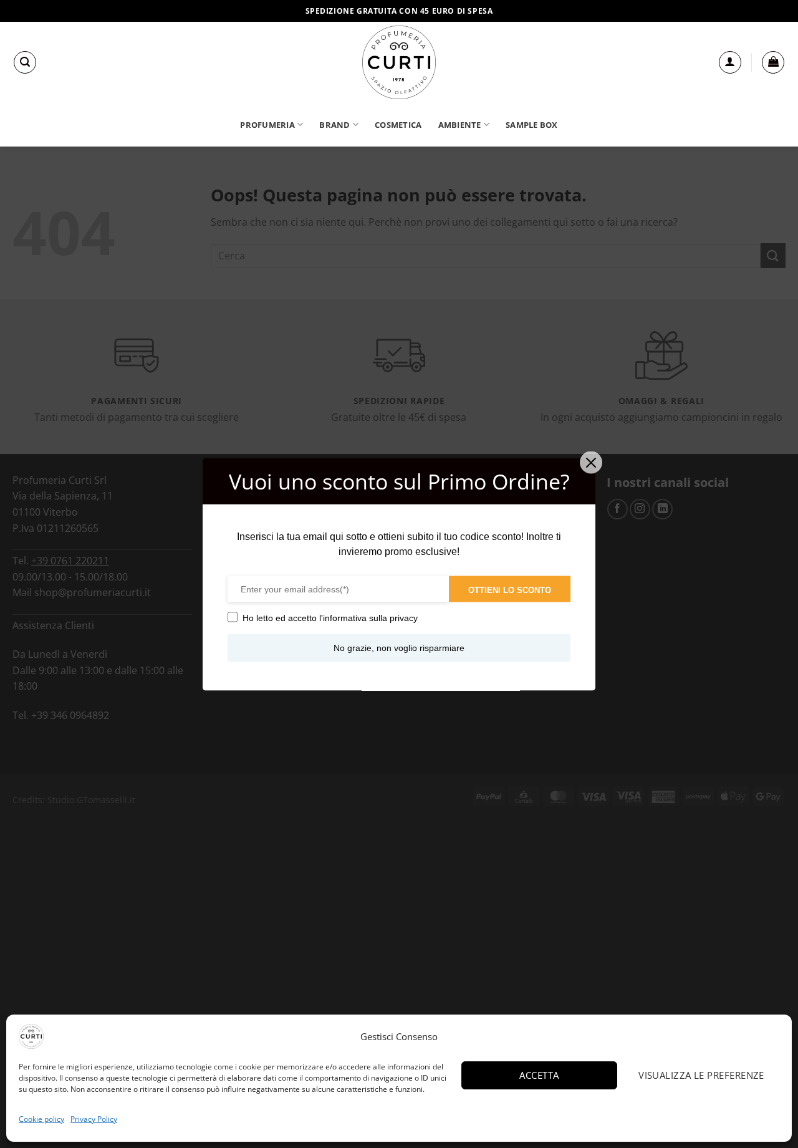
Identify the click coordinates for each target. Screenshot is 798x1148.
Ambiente (459, 124)
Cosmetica (398, 124)
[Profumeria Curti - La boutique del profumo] (399, 62)
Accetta (539, 1075)
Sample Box (532, 124)
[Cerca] (25, 62)
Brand (334, 124)
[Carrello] (773, 62)
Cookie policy (41, 1119)
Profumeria (267, 124)
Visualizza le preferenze (701, 1075)
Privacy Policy (93, 1119)
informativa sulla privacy (370, 617)
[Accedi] (730, 62)
